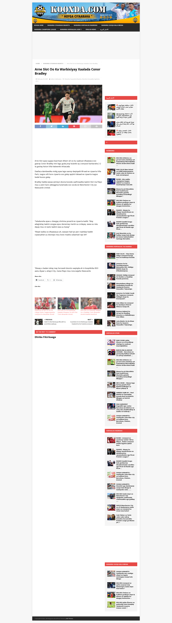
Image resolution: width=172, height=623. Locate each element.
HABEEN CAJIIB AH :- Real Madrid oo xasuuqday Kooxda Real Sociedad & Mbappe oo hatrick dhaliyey (125, 396)
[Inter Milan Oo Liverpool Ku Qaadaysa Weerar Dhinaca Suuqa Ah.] (111, 305)
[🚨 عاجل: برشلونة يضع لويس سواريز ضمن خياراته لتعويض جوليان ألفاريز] (111, 107)
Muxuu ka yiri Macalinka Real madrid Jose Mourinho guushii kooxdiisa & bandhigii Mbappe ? (125, 192)
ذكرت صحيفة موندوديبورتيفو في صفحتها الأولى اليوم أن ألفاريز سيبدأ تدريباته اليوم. (124, 115)
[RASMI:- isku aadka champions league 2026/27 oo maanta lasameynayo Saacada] (111, 181)
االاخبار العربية (104, 29)
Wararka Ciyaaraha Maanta (58, 25)
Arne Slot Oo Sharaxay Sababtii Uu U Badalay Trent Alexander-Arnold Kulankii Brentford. (91, 312)
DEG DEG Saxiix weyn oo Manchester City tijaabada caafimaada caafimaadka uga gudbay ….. (125, 497)
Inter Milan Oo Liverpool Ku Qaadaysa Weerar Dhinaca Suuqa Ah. (124, 304)
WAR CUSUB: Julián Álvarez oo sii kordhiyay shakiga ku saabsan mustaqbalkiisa (124, 343)
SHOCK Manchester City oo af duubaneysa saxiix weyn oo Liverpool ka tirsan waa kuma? (125, 508)
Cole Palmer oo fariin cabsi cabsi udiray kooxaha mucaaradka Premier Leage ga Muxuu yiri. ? (125, 518)
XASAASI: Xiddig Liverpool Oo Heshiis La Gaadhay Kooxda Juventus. (125, 277)
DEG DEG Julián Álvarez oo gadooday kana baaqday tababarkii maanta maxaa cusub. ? (125, 605)
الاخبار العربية (110, 98)
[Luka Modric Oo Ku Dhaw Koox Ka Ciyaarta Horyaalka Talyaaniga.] (111, 323)
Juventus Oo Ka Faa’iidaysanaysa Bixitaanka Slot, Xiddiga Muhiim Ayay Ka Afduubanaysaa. (124, 267)
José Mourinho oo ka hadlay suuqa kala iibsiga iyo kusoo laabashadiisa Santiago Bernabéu (125, 236)
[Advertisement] (86, 45)
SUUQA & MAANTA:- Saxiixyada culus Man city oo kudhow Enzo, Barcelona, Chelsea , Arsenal (125, 419)
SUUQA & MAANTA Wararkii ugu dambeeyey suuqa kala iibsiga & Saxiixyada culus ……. (125, 487)
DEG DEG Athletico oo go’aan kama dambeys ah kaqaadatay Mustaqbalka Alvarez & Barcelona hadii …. (125, 161)
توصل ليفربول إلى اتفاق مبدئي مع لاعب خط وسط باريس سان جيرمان (125, 124)
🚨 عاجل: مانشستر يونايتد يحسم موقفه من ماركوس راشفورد (123, 132)
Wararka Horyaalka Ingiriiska (85, 25)
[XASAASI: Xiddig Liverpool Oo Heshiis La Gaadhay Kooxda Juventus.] (111, 277)
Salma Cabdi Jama (56, 79)
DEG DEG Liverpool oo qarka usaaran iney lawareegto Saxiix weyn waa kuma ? (124, 585)
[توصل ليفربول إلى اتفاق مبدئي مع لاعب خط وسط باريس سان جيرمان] (111, 124)
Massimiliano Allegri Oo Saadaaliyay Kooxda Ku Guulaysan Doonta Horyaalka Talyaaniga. (124, 286)
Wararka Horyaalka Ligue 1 (71, 29)
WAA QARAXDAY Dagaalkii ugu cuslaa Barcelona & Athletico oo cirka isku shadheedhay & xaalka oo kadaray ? (125, 407)
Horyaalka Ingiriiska (114, 431)
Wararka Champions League (45, 29)
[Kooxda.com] (86, 22)
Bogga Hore (38, 25)
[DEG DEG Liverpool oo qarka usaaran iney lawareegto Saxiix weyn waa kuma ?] (111, 585)
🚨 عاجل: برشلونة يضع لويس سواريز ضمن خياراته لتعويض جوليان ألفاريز (124, 107)
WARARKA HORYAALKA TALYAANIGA (119, 246)
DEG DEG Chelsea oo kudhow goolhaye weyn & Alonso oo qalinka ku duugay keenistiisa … (125, 203)
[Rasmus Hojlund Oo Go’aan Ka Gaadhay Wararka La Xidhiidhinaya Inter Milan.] (111, 314)
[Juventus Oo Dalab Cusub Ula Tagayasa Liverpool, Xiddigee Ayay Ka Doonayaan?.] (111, 295)
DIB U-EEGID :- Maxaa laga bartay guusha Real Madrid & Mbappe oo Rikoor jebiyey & (125, 385)
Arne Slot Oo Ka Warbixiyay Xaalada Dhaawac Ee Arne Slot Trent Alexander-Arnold (67, 312)
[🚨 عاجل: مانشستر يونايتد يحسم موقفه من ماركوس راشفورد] (111, 133)
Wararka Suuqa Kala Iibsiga (112, 25)
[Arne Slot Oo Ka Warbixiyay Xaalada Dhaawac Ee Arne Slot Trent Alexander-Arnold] (68, 303)
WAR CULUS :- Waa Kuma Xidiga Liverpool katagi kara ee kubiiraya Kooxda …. (125, 256)
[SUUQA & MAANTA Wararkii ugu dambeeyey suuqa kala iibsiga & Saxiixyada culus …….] (111, 486)
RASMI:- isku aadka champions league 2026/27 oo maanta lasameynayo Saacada (124, 182)
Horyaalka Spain (112, 333)
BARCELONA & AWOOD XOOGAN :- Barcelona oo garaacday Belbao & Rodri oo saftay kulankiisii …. (125, 353)
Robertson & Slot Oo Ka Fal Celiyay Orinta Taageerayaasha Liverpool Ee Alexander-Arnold (45, 312)
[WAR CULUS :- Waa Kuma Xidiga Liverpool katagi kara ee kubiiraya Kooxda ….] (111, 256)
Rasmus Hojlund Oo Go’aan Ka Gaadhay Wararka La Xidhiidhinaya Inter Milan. (125, 314)
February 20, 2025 (42, 79)
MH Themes (69, 618)
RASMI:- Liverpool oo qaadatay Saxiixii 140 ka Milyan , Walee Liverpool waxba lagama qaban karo (125, 441)
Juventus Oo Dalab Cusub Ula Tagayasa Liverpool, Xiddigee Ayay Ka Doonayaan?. (125, 296)
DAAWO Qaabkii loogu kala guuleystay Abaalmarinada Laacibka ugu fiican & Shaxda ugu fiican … (125, 225)
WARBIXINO (110, 151)
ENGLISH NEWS (91, 29)
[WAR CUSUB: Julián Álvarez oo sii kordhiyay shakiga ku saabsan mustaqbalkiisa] (111, 342)
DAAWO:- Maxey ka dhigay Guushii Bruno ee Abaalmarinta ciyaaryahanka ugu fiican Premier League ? (125, 213)
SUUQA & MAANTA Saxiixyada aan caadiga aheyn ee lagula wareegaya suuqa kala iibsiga (124, 575)
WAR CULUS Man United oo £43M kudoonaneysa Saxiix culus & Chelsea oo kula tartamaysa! (125, 172)
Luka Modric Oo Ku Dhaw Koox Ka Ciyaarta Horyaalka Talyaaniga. (125, 323)
